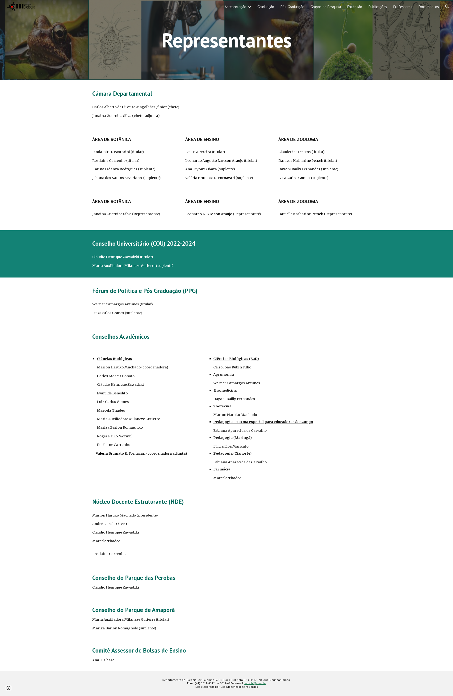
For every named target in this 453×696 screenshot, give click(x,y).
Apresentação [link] (235, 6)
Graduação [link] (265, 6)
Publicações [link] (377, 6)
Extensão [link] (354, 6)
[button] (447, 6)
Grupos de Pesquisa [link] (325, 6)
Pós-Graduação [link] (292, 6)
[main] (226, 40)
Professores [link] (402, 6)
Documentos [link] (428, 6)
